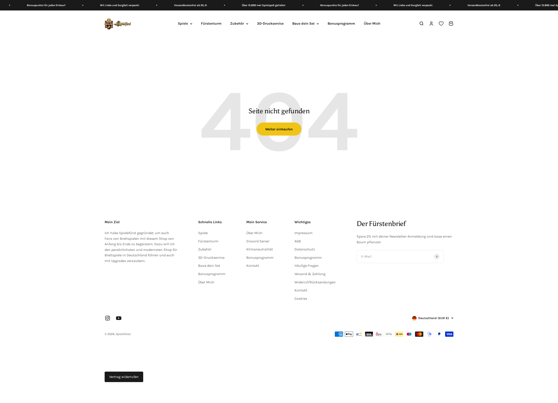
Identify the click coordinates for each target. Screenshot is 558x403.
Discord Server (257, 241)
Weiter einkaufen (279, 129)
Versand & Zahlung (309, 274)
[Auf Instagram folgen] (108, 318)
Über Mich (372, 24)
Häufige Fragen (306, 266)
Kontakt (252, 266)
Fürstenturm (211, 24)
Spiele (183, 24)
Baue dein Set (303, 24)
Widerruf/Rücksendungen (315, 282)
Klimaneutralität (259, 249)
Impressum (303, 233)
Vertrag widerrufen (124, 377)
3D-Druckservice (270, 24)
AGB (297, 241)
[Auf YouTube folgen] (119, 318)
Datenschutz (304, 249)
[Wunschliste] (441, 24)
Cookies (300, 298)
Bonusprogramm (341, 24)
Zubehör (237, 24)
